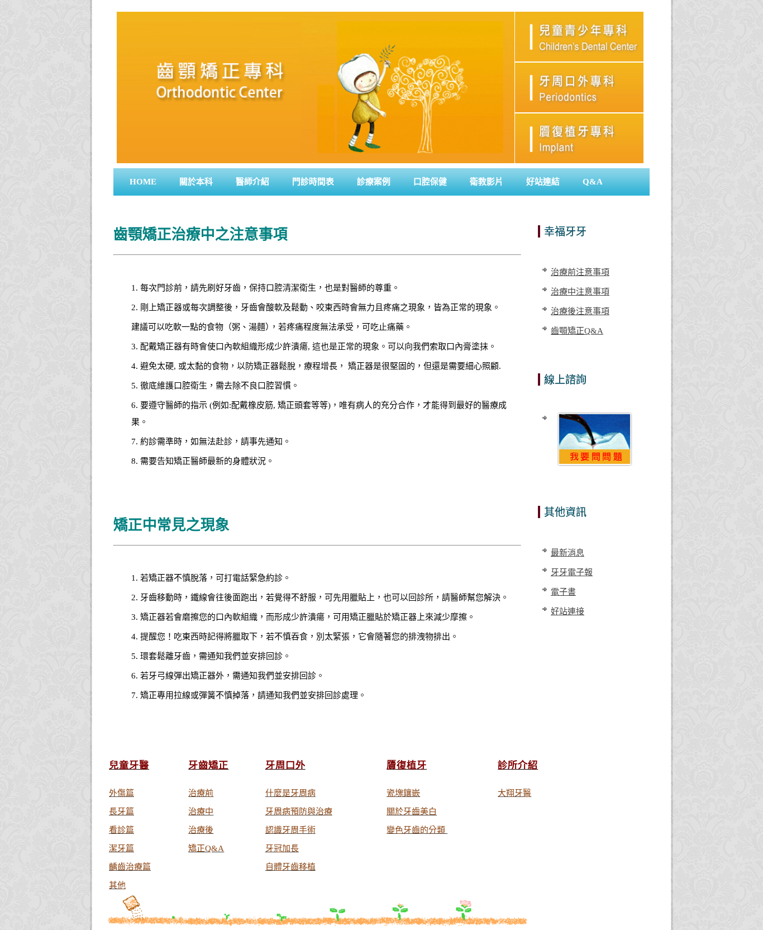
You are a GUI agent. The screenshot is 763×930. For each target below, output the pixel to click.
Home (143, 181)
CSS (631, 652)
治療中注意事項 (580, 291)
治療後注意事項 (580, 311)
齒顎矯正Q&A (577, 330)
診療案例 (373, 181)
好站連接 (567, 611)
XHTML (601, 652)
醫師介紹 (252, 181)
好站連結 (543, 181)
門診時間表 (313, 181)
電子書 (563, 591)
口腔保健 (430, 181)
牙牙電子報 (572, 572)
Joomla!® (572, 635)
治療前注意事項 (580, 272)
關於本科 (196, 181)
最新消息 (567, 552)
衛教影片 (486, 181)
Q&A (593, 181)
